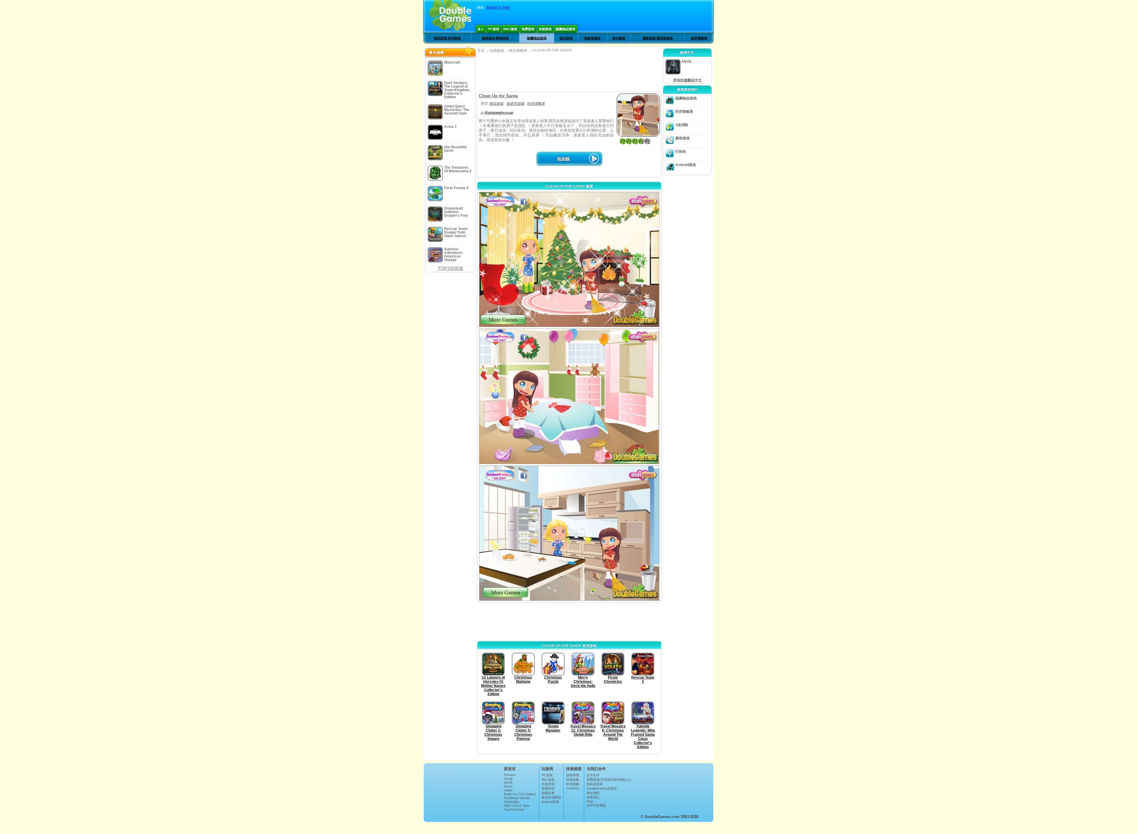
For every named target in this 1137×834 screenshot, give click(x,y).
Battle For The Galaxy (520, 794)
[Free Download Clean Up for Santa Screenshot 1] (569, 259)
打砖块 (680, 151)
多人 (481, 29)
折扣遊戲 (572, 784)
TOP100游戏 (450, 268)
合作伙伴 (593, 775)
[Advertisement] (569, 72)
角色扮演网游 (551, 797)
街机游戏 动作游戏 (447, 38)
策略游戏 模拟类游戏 (658, 38)
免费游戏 (527, 29)
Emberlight (511, 802)
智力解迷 (618, 38)
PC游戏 (493, 29)
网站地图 (593, 793)
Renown (510, 775)
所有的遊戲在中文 (687, 80)
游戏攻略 (572, 779)
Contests (572, 788)
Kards (508, 786)
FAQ (590, 801)
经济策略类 (699, 38)
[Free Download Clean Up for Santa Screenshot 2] (569, 396)
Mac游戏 (510, 29)
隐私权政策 (595, 784)
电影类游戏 (592, 38)
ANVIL (508, 782)
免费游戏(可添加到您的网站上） (610, 779)
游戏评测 (572, 775)
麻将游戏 (682, 138)
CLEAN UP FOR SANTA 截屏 (569, 186)
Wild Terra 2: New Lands (516, 807)
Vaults (508, 790)
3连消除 (681, 125)
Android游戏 (685, 165)
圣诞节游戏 (515, 104)
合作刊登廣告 (596, 805)
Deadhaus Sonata (517, 798)
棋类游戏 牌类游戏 (495, 38)
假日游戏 (566, 38)
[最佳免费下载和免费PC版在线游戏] (450, 16)
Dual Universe (514, 809)
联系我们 (593, 797)
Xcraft (508, 778)
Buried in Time (498, 7)
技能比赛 (548, 793)
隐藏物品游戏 (565, 29)
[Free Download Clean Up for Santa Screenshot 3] (569, 533)
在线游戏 (545, 29)
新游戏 (509, 769)
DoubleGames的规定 (602, 788)
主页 (480, 51)
